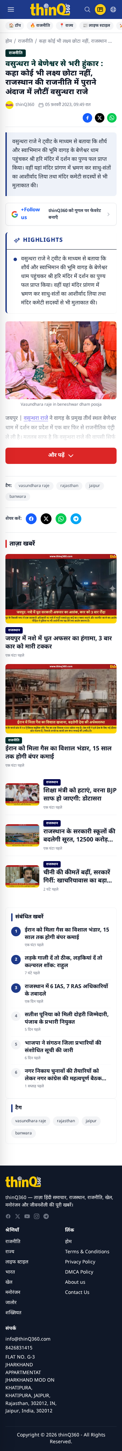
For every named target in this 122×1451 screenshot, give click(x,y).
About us (75, 1282)
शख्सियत (13, 1313)
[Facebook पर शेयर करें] (87, 118)
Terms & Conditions (87, 1252)
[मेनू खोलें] (10, 9)
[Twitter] (17, 1216)
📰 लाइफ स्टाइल (96, 25)
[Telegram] (46, 1216)
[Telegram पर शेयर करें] (75, 518)
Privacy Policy (80, 1262)
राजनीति (25, 41)
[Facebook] (8, 1216)
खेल (8, 1282)
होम (8, 41)
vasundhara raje (34, 486)
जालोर (11, 1303)
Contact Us (77, 1292)
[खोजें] (87, 9)
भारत (10, 1272)
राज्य (9, 1252)
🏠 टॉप (15, 25)
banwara (17, 496)
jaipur (94, 486)
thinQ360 (25, 105)
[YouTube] (27, 1216)
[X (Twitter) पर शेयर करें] (99, 118)
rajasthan (69, 486)
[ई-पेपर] (100, 9)
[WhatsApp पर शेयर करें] (112, 118)
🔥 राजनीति (40, 25)
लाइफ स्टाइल (16, 1262)
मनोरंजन (12, 1292)
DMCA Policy (79, 1272)
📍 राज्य (66, 25)
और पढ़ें (56, 455)
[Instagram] (36, 1216)
